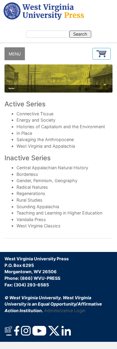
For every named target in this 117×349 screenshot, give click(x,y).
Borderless (27, 174)
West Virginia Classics (38, 225)
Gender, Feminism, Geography (46, 180)
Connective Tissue (34, 113)
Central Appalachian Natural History (52, 167)
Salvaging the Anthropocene (45, 139)
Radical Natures (32, 187)
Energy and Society (36, 120)
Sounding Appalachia (37, 206)
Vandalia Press (31, 219)
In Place (24, 133)
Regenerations (30, 193)
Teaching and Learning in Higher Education (59, 212)
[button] (101, 54)
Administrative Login (64, 310)
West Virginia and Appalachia (45, 146)
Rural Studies (29, 200)
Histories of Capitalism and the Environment (60, 126)
